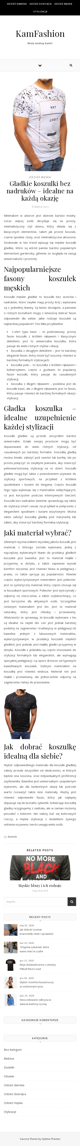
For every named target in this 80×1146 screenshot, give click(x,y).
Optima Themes (51, 1139)
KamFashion (40, 33)
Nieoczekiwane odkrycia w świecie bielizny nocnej (35, 1002)
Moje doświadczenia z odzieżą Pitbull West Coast (38, 967)
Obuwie (9, 1076)
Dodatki (9, 1067)
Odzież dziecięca (41, 3)
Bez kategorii (13, 1049)
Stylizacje (40, 11)
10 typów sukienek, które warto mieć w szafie (34, 949)
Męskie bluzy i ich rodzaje (40, 885)
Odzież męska (63, 3)
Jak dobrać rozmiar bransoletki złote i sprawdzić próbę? (36, 932)
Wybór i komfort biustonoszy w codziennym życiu (37, 984)
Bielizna (9, 1058)
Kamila (12, 836)
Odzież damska (17, 3)
